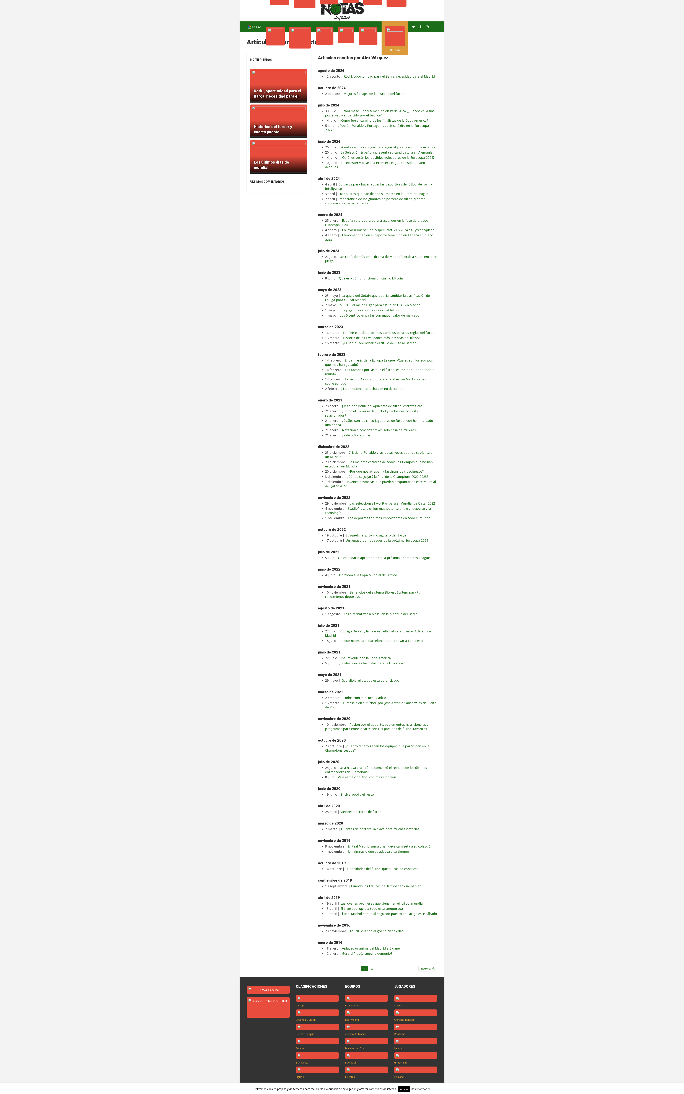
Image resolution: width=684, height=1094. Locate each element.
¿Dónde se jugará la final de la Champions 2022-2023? (387, 476)
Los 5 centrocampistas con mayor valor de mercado (379, 315)
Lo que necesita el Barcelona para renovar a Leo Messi (381, 640)
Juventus (350, 1076)
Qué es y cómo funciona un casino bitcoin (371, 278)
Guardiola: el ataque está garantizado (370, 680)
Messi (397, 1005)
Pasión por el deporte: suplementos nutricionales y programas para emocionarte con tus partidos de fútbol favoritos (376, 726)
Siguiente (426, 968)
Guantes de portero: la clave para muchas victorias (380, 829)
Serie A (346, 46)
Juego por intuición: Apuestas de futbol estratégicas (382, 406)
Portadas (394, 50)
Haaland (399, 1076)
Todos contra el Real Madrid (364, 698)
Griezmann (400, 1062)
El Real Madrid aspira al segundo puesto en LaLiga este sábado (388, 914)
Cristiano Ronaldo (404, 1019)
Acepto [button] (404, 1089)
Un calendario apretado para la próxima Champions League (384, 558)
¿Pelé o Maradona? (356, 435)
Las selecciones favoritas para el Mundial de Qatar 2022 (392, 503)
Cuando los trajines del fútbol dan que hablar (386, 886)
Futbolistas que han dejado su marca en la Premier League (383, 194)
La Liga (256, 27)
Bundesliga (302, 1062)
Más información (421, 1089)
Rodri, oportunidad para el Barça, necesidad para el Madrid (389, 76)
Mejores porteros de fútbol (361, 812)
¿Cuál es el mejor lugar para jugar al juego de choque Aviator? (388, 147)
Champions (300, 52)
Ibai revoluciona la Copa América (366, 658)
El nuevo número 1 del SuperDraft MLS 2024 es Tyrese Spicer (387, 230)
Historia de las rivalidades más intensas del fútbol (381, 338)
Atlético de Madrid (355, 1034)
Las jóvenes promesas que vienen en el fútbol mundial (382, 903)
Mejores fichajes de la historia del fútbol (374, 93)
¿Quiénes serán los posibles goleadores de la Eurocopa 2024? (387, 157)
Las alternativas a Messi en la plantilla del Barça (380, 614)
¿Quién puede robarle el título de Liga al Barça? (379, 343)
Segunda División (306, 1019)
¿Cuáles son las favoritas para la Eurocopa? (372, 663)
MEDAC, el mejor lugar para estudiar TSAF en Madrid (380, 305)
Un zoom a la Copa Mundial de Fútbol (368, 575)
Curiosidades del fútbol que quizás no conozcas (381, 869)
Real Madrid (352, 1019)
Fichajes (275, 49)
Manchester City (354, 1048)
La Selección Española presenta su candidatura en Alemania (386, 152)
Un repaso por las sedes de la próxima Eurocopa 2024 (386, 540)
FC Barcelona (353, 1005)
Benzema (399, 1034)
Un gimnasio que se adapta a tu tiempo (378, 851)
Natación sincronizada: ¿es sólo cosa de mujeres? (379, 430)
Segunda (368, 49)
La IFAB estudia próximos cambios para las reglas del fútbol (389, 332)
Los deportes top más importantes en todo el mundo (389, 518)
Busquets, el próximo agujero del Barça (375, 535)
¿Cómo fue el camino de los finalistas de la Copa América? (384, 120)
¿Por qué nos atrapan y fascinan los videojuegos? (386, 471)
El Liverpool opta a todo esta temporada (371, 908)
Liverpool (350, 1062)
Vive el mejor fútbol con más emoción (367, 777)
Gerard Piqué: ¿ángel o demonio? (367, 953)
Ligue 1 (300, 1076)
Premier (324, 48)
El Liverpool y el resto (357, 794)
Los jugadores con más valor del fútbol (370, 310)
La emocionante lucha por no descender (374, 388)
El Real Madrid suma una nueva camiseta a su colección (390, 846)
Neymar (398, 1048)
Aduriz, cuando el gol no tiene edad (377, 931)
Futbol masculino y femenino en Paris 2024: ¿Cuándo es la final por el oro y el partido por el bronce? (380, 113)
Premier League (305, 1034)
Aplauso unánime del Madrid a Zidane (371, 948)
